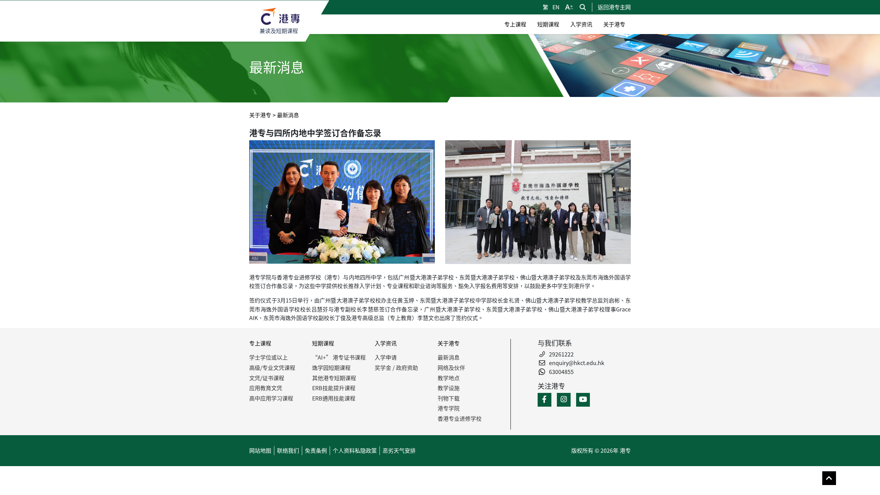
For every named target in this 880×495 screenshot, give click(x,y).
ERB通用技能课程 (333, 398)
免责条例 (316, 450)
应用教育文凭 (265, 388)
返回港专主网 (614, 7)
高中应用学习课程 (271, 398)
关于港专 (260, 115)
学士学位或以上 (268, 357)
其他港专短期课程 (334, 378)
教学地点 (449, 378)
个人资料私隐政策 (355, 450)
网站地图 (260, 450)
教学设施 (449, 388)
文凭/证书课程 (266, 378)
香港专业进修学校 (460, 418)
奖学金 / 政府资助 (396, 367)
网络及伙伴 (451, 367)
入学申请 (386, 357)
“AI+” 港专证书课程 (339, 357)
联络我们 (288, 450)
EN (556, 7)
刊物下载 (449, 398)
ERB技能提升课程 (333, 388)
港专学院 (449, 408)
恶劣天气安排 (399, 450)
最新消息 (449, 357)
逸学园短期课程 (331, 367)
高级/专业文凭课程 (272, 367)
